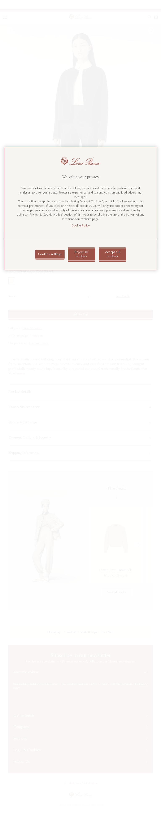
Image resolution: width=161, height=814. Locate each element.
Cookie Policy (80, 225)
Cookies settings (50, 254)
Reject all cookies (81, 254)
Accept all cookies (112, 254)
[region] (80, 208)
